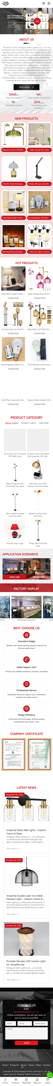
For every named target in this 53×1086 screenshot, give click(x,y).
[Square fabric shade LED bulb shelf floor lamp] (40, 384)
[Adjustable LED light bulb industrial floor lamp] (40, 314)
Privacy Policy (24, 1074)
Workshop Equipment (26, 620)
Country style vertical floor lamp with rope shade (23, 329)
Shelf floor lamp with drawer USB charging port (22, 400)
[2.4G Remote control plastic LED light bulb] (40, 349)
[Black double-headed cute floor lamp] (15, 500)
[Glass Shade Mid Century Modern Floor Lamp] (40, 278)
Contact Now (13, 298)
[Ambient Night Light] (15, 530)
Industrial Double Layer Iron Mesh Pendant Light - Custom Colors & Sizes (24, 897)
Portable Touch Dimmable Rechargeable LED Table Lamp (38, 456)
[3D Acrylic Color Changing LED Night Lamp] (15, 440)
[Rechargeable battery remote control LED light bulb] (13, 349)
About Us (24, 1066)
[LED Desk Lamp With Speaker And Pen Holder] (38, 470)
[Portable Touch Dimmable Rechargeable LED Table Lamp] (38, 440)
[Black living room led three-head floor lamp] (15, 470)
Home (5, 1065)
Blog (39, 1065)
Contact (47, 1065)
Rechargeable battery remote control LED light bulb (24, 364)
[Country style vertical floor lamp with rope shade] (13, 314)
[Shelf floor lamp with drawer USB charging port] (13, 384)
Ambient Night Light (15, 543)
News (31, 1065)
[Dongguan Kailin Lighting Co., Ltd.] (26, 21)
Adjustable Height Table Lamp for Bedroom (20, 294)
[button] (24, 32)
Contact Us (13, 148)
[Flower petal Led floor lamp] (38, 530)
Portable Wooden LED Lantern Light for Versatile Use (26, 963)
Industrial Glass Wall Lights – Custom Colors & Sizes (26, 832)
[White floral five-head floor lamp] (38, 500)
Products (14, 1065)
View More (11, 848)
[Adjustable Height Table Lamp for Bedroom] (13, 278)
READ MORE (26, 87)
